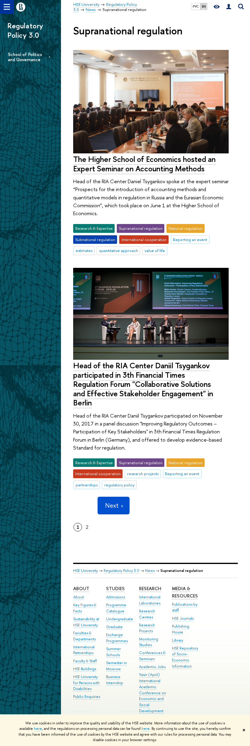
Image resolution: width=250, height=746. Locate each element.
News (150, 570)
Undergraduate (119, 619)
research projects (143, 473)
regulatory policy (119, 485)
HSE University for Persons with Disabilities (86, 683)
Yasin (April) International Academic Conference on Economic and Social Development (152, 692)
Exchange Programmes (117, 637)
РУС (196, 6)
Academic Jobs (152, 666)
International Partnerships (84, 650)
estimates (84, 250)
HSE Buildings (84, 668)
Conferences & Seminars (152, 655)
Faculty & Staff (85, 661)
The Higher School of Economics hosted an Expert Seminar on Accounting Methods (144, 164)
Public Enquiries (86, 696)
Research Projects (147, 628)
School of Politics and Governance (25, 56)
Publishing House (180, 629)
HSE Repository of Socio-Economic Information (185, 657)
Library (177, 640)
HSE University (85, 570)
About (81, 588)
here (38, 728)
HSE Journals (183, 618)
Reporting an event (190, 239)
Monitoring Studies (148, 642)
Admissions (115, 597)
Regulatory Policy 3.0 (25, 30)
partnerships (87, 485)
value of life (155, 250)
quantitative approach (118, 250)
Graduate (114, 626)
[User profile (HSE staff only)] (228, 7)
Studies (115, 588)
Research (150, 588)
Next (112, 505)
